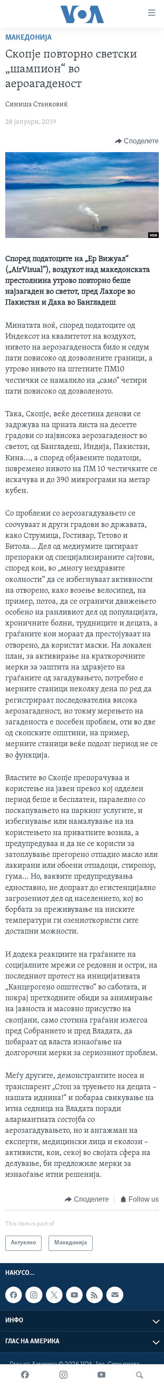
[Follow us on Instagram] (33, 1295)
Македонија (28, 38)
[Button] (137, 141)
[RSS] (94, 1295)
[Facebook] (24, 1375)
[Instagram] (63, 1375)
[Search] (139, 1375)
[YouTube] (101, 1375)
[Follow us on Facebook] (13, 1295)
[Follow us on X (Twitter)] (54, 1295)
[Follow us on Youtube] (74, 1295)
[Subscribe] (114, 1295)
